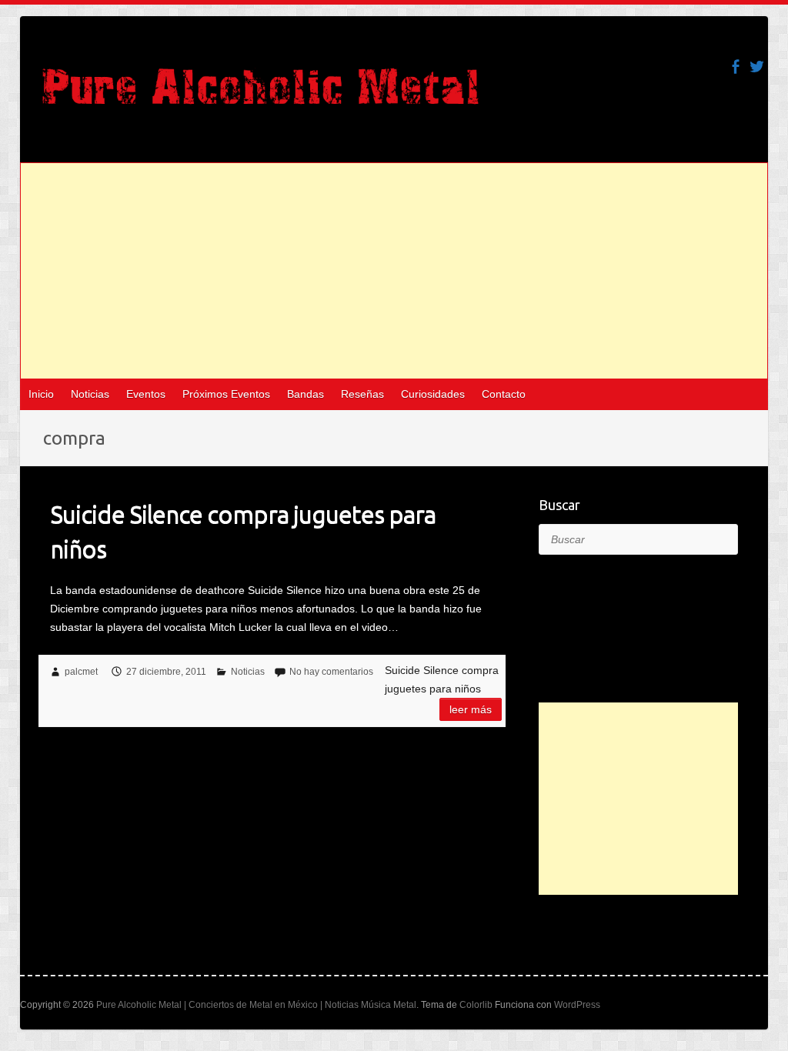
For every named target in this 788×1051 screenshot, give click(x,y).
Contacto (504, 394)
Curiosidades (433, 394)
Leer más (470, 709)
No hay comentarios (331, 671)
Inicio (41, 394)
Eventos (145, 394)
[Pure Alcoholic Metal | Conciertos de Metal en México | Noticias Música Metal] (260, 93)
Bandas (305, 394)
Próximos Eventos (226, 394)
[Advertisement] (394, 271)
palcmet (81, 671)
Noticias (90, 394)
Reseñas (362, 394)
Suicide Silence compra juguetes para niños (243, 531)
